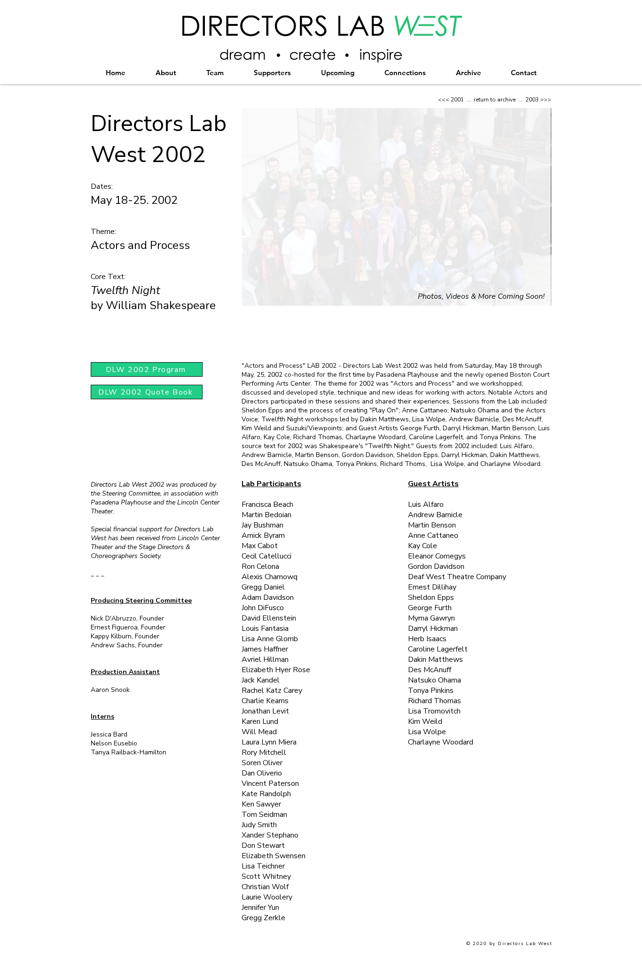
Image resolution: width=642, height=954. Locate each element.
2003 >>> (538, 99)
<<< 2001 (451, 99)
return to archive (495, 99)
